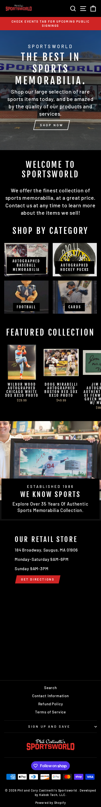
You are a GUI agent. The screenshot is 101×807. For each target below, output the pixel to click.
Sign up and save (49, 726)
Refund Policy (50, 704)
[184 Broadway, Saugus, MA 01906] (50, 600)
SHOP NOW (51, 125)
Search (50, 687)
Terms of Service (50, 712)
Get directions (37, 579)
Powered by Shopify (50, 803)
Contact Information (50, 696)
